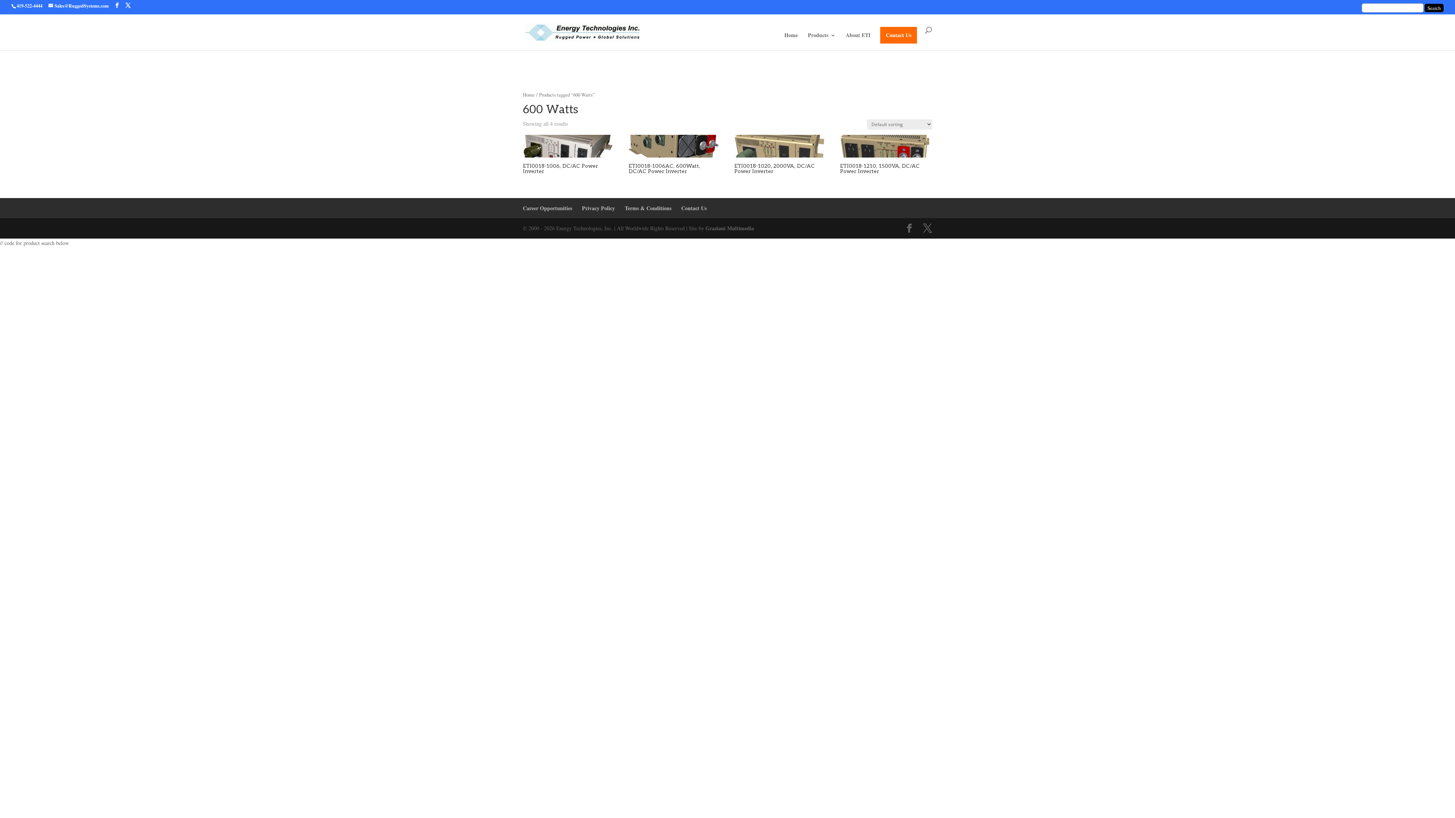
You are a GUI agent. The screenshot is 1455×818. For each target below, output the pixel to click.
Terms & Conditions (648, 208)
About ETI (858, 36)
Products (818, 36)
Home (791, 36)
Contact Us (898, 35)
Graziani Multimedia (730, 228)
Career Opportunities (547, 208)
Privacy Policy (598, 208)
